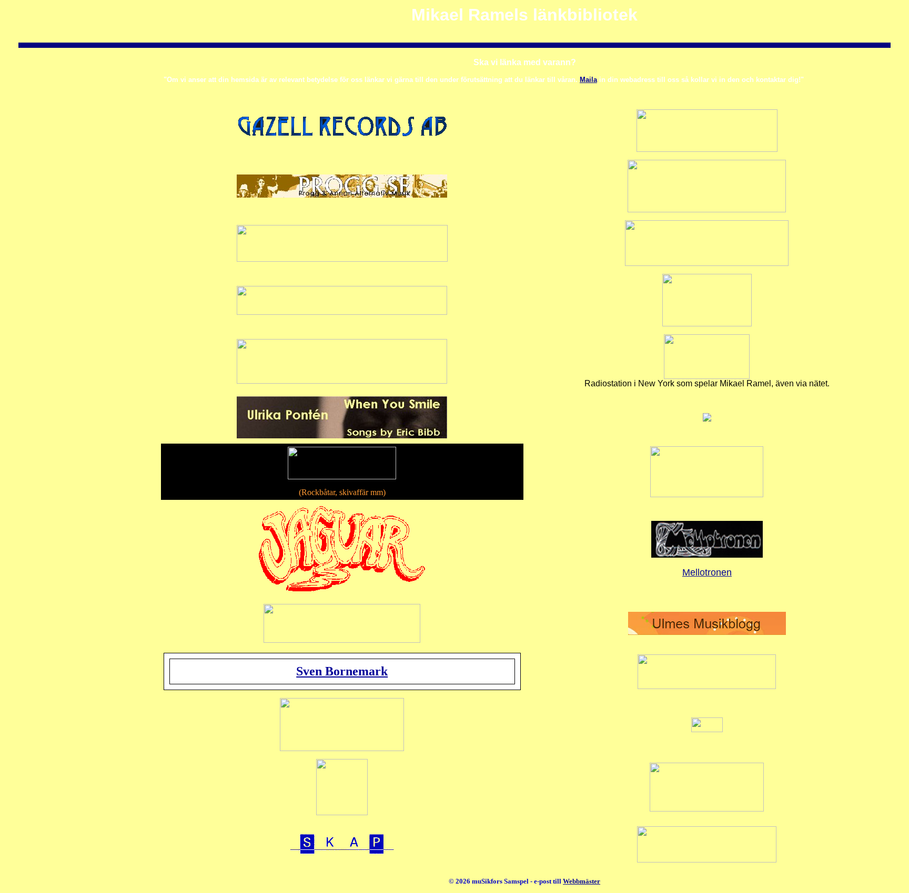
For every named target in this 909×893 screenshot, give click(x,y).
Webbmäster (581, 881)
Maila (588, 80)
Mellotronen (707, 572)
